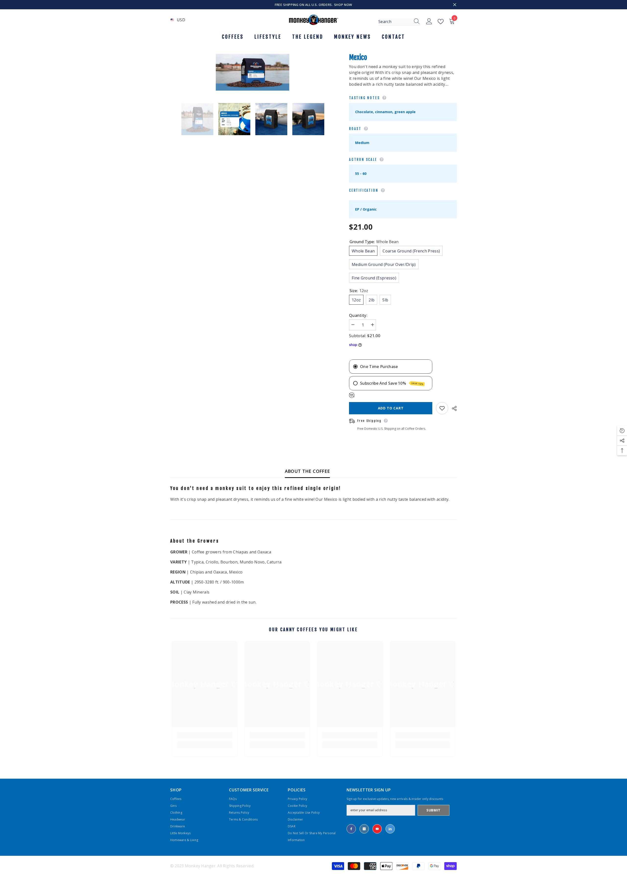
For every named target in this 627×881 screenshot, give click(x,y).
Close (455, 5)
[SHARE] (452, 408)
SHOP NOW (343, 4)
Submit (433, 810)
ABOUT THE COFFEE (307, 471)
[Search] (399, 21)
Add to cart (391, 408)
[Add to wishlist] (442, 408)
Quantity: (358, 315)
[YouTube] (377, 828)
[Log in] (429, 21)
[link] (204, 735)
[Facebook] (351, 828)
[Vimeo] (390, 828)
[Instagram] (364, 828)
